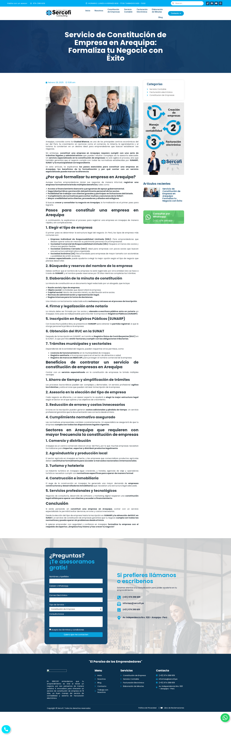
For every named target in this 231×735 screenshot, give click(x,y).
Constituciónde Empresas (114, 10)
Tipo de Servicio (57, 604)
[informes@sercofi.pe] (119, 604)
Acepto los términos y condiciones (67, 629)
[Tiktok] (208, 3)
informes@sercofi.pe (133, 603)
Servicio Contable (128, 10)
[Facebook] (212, 3)
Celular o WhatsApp (59, 586)
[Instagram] (220, 3)
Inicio (87, 10)
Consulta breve (56, 614)
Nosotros (99, 10)
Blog (160, 17)
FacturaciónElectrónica (142, 10)
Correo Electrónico (58, 595)
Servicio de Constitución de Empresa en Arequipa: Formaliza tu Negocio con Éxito (172, 194)
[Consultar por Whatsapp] (148, 217)
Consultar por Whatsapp (161, 215)
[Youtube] (216, 3)
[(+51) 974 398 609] (119, 597)
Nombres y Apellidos (59, 576)
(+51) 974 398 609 (131, 597)
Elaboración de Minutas (157, 10)
